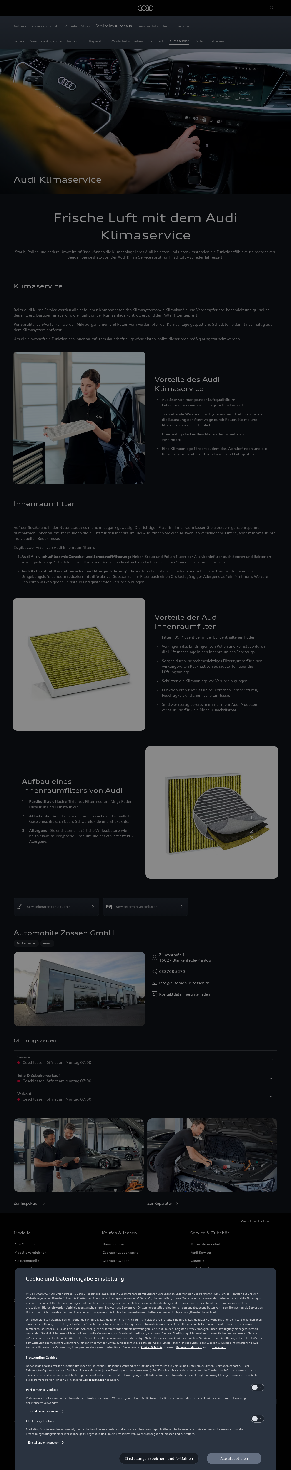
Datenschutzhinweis (189, 1347)
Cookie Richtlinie (151, 1347)
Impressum (219, 1347)
